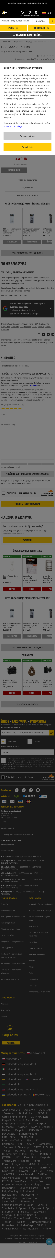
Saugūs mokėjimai (27, 3)
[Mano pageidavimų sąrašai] (29, 12)
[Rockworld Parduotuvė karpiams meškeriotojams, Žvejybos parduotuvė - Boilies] (4, 13)
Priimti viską (27, 147)
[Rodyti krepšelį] (36, 12)
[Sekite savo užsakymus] (22, 12)
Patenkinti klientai (40, 3)
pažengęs (40, 20)
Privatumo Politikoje (13, 126)
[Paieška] (52, 21)
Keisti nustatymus (27, 136)
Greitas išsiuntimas (14, 3)
